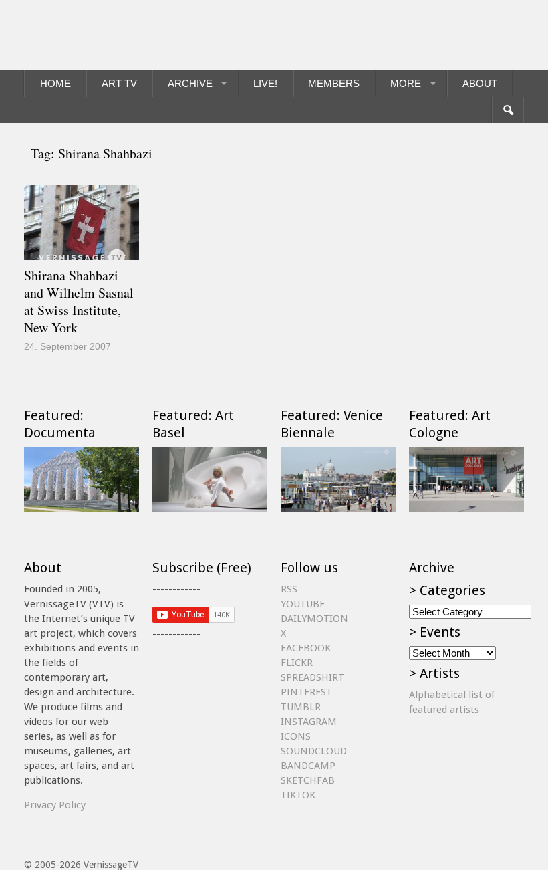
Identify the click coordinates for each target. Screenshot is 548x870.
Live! (265, 83)
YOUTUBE (303, 604)
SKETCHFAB (308, 780)
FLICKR (297, 663)
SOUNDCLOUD (314, 751)
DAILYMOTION (314, 619)
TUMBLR (301, 707)
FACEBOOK (306, 648)
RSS (289, 589)
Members (334, 83)
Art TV (119, 83)
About (479, 83)
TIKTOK (298, 795)
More (405, 83)
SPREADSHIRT (312, 677)
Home (55, 83)
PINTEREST (306, 692)
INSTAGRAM (309, 722)
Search (508, 110)
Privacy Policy (55, 805)
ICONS (296, 736)
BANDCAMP (308, 766)
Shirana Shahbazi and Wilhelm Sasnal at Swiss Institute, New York (79, 301)
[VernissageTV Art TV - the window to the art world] (91, 35)
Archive (190, 83)
